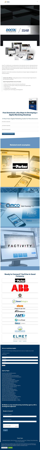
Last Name (4, 361)
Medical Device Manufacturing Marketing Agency (11, 396)
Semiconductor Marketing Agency (8, 379)
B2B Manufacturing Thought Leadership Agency (11, 385)
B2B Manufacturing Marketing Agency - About (11, 399)
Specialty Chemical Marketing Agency (9, 389)
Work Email (4, 354)
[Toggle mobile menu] (37, 1)
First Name (4, 358)
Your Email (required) (7, 419)
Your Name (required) (7, 414)
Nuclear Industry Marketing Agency (9, 392)
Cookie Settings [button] (4, 447)
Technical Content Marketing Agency (9, 384)
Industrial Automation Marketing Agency (9, 381)
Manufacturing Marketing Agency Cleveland (10, 380)
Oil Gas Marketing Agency (7, 374)
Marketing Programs (6, 440)
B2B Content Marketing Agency (8, 383)
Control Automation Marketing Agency (9, 386)
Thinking (28, 440)
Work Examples (14, 440)
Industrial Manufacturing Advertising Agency (10, 375)
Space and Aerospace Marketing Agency (10, 397)
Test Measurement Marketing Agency (9, 395)
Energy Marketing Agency (7, 378)
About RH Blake (21, 441)
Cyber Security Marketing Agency (8, 394)
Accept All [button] (10, 447)
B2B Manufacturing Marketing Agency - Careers (11, 400)
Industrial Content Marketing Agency (9, 373)
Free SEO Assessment (22, 440)
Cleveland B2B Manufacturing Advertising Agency (11, 376)
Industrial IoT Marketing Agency (8, 391)
